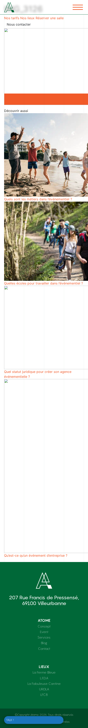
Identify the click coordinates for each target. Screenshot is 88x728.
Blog (44, 643)
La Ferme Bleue (44, 672)
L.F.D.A (44, 678)
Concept (44, 626)
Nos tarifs (11, 18)
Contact (44, 649)
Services (44, 637)
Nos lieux (27, 18)
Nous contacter (19, 24)
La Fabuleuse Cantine (44, 684)
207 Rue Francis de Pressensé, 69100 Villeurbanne (44, 600)
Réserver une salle (50, 18)
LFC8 (44, 695)
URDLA (44, 689)
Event (44, 632)
